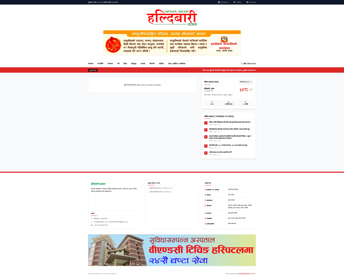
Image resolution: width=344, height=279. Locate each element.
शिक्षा (125, 63)
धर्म (118, 63)
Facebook (224, 2)
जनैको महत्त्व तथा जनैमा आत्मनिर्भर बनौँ (220, 152)
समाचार (90, 63)
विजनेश (152, 63)
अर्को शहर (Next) (245, 82)
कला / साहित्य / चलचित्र (177, 63)
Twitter (238, 2)
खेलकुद (133, 63)
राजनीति (100, 63)
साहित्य (161, 63)
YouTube (252, 2)
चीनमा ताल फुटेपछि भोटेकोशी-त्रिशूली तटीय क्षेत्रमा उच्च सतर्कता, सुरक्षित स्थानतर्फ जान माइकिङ (226, 70)
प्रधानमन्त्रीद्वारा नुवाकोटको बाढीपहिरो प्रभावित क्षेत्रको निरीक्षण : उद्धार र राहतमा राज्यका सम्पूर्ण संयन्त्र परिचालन (230, 137)
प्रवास (143, 63)
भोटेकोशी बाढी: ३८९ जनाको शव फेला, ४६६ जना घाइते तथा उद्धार (228, 145)
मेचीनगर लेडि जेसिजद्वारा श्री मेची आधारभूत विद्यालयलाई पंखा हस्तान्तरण (229, 122)
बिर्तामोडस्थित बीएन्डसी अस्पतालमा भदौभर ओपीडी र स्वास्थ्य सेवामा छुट (229, 129)
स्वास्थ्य (110, 63)
